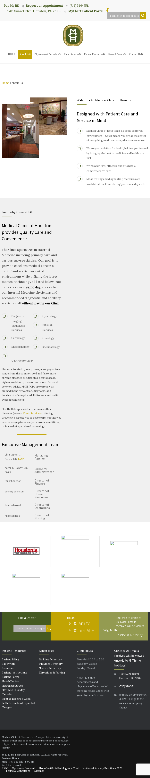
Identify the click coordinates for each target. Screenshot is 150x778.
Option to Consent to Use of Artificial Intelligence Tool (45, 768)
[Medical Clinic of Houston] (75, 35)
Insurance (8, 668)
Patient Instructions (14, 672)
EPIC (5, 768)
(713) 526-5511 (79, 5)
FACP (21, 459)
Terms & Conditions (18, 771)
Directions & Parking (52, 672)
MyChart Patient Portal (85, 11)
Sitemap (39, 771)
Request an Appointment (44, 5)
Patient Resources (93, 54)
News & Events (116, 54)
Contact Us (135, 54)
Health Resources (12, 685)
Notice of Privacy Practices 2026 (102, 768)
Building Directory (50, 659)
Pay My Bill (11, 5)
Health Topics (10, 681)
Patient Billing (10, 659)
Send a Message (131, 634)
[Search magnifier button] (143, 15)
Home (11, 53)
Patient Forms (11, 677)
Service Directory (50, 668)
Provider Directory (50, 663)
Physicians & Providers (47, 54)
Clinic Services (71, 54)
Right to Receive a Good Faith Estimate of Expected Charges (18, 703)
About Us (24, 54)
